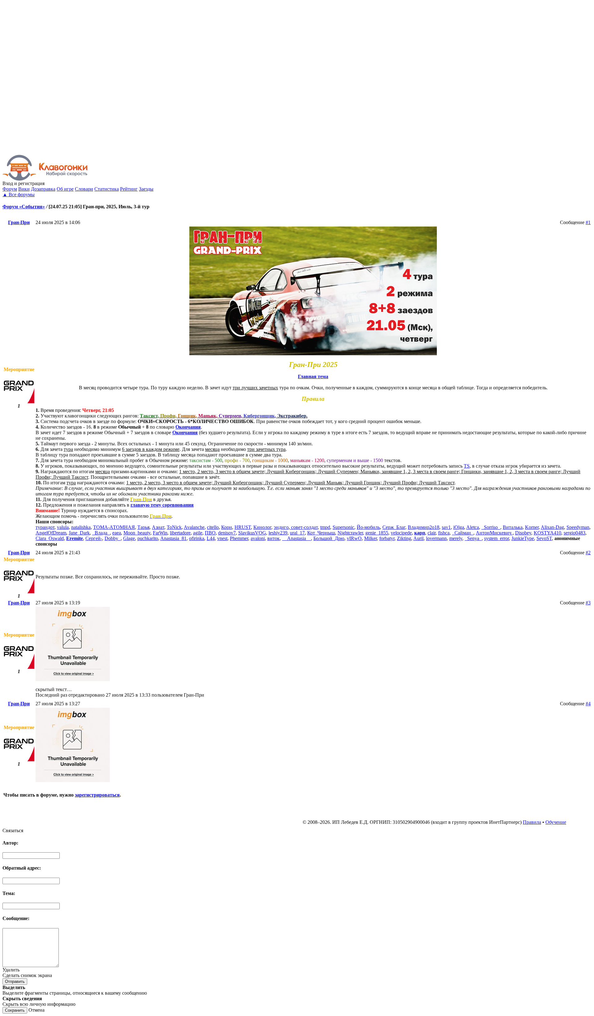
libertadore (180, 532)
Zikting (404, 538)
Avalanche (194, 527)
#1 (588, 222)
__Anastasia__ (296, 538)
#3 (588, 602)
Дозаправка (43, 189)
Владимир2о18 (423, 527)
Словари (84, 189)
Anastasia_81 (173, 538)
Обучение (555, 822)
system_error (496, 538)
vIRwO (354, 538)
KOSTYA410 (547, 532)
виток (273, 538)
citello (213, 527)
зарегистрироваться (97, 795)
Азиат (158, 527)
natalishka (81, 527)
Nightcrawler (350, 532)
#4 (588, 703)
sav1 (446, 527)
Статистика (106, 189)
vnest (222, 538)
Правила (532, 822)
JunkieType (522, 538)
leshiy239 (278, 532)
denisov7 (227, 532)
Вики (24, 189)
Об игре (65, 189)
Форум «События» (23, 206)
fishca (444, 532)
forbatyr (386, 538)
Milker (370, 538)
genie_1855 (376, 532)
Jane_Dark (79, 532)
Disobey (523, 532)
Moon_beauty (136, 532)
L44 (211, 538)
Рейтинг (129, 189)
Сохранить (15, 1010)
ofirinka (196, 538)
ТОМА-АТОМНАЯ (114, 527)
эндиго (281, 527)
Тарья (143, 527)
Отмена (36, 1010)
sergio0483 (574, 532)
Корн (226, 527)
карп (419, 532)
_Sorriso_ (490, 527)
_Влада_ (101, 532)
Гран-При (19, 222)
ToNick (174, 527)
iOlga (458, 527)
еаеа (116, 532)
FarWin (160, 532)
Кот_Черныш (321, 532)
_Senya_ (473, 538)
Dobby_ (113, 538)
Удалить (10, 969)
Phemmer (239, 538)
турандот (45, 527)
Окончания (188, 427)
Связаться (12, 830)
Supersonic (343, 527)
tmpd (325, 527)
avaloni (258, 538)
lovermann (436, 538)
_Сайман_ (462, 532)
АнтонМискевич (494, 532)
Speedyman (577, 527)
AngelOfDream (51, 532)
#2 (588, 552)
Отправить (15, 981)
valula (63, 527)
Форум (9, 189)
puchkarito (147, 538)
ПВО (210, 532)
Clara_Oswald (50, 538)
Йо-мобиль (368, 527)
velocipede (401, 532)
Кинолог (262, 527)
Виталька (513, 527)
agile (197, 532)
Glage (129, 538)
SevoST (544, 538)
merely (455, 538)
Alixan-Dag (552, 527)
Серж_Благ (393, 527)
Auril (418, 538)
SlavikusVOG (252, 532)
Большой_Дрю (328, 538)
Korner (532, 527)
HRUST (243, 527)
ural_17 (297, 532)
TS (467, 466)
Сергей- (93, 538)
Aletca (472, 527)
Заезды (146, 189)
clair (432, 532)
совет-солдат (304, 527)
